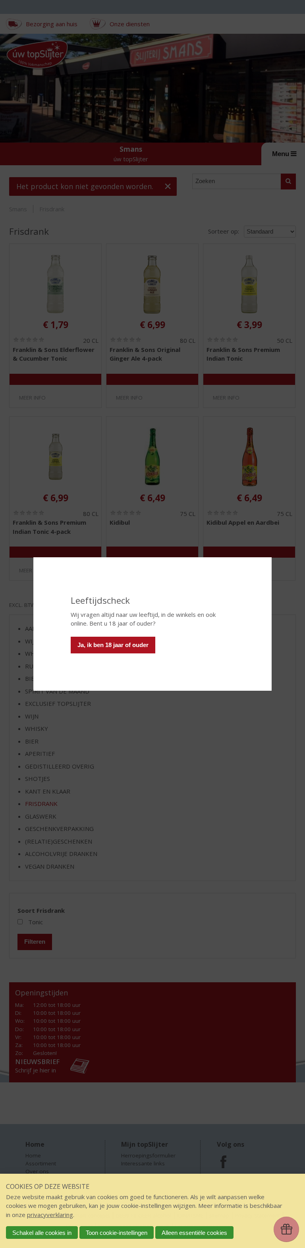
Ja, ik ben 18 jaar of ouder (113, 644)
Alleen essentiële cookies (194, 1232)
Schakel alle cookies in (41, 1232)
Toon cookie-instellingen (116, 1232)
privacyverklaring (50, 1215)
